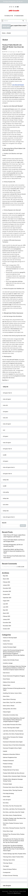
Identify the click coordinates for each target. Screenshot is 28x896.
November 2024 (7, 625)
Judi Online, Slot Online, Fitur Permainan (13, 731)
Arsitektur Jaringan (8, 663)
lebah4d (5, 751)
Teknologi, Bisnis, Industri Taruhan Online (13, 857)
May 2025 (5, 610)
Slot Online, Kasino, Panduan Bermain (12, 815)
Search (4, 522)
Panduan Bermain (7, 767)
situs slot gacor (7, 399)
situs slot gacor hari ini (9, 467)
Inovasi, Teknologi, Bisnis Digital (11, 727)
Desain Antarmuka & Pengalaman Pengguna (14, 676)
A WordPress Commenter (9, 566)
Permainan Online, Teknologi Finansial (12, 790)
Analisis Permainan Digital (9, 647)
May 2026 (5, 575)
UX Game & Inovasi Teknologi (10, 875)
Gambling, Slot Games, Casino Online (12, 693)
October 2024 (6, 628)
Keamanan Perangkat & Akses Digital (12, 748)
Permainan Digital (7, 784)
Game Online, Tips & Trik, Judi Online (12, 702)
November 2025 (7, 591)
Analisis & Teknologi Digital (10, 637)
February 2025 (6, 616)
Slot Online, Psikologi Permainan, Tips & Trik (14, 828)
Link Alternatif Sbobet (18, 85)
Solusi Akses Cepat (8, 831)
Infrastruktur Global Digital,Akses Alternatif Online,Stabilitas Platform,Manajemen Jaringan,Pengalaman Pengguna (13, 719)
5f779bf (5, 51)
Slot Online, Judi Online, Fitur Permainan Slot (14, 809)
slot (4, 430)
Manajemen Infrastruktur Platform (11, 754)
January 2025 (6, 619)
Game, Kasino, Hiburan (8, 705)
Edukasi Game (6, 685)
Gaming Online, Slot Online (9, 708)
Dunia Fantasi (6, 679)
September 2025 (7, 597)
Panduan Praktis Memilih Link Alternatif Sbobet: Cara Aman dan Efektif (13, 47)
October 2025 (6, 594)
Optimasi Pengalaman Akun (10, 757)
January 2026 (6, 585)
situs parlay (6, 492)
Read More (4, 380)
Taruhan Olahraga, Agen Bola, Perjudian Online (14, 853)
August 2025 (6, 600)
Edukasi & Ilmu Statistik (9, 682)
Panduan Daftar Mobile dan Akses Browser (13, 773)
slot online (5, 504)
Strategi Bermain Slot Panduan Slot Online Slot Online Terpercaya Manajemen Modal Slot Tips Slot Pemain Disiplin (13, 840)
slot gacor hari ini (7, 393)
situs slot (5, 405)
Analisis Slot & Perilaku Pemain (11, 660)
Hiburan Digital (6, 712)
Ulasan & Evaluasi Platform (10, 869)
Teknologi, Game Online (9, 860)
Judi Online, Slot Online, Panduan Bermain (13, 734)
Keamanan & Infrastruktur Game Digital (12, 742)
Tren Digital (6, 866)
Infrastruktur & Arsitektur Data (10, 715)
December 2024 (7, 622)
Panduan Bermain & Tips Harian (11, 770)
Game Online (6, 696)
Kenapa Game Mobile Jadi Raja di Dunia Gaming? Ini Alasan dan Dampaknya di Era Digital (12, 1)
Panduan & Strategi (7, 763)
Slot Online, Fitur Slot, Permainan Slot (12, 806)
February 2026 (6, 582)
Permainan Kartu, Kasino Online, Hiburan (13, 787)
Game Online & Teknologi (9, 699)
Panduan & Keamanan (8, 760)
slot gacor (5, 411)
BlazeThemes (17, 893)
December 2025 (7, 588)
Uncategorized (6, 872)
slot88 (4, 455)
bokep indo (6, 479)
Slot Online (6, 802)
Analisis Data (6, 641)
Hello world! (21, 566)
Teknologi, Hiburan (7, 863)
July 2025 (5, 604)
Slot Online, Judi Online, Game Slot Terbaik (13, 812)
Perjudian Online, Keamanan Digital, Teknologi (14, 776)
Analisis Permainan (8, 644)
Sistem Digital (6, 796)
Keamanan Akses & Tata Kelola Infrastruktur (14, 745)
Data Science (6, 672)
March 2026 (6, 579)
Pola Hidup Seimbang (8, 793)
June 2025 (5, 607)
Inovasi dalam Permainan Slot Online (12, 724)
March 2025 (6, 613)
